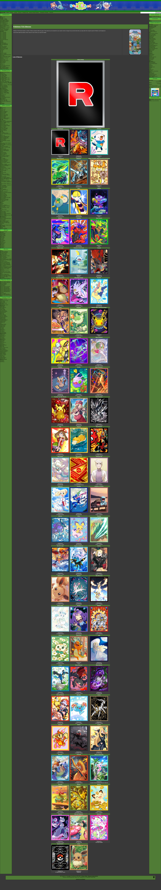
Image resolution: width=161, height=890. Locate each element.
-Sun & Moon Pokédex (4, 23)
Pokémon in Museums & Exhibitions (4, 58)
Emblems (150, 70)
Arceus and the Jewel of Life (5, 263)
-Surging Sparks (3, 317)
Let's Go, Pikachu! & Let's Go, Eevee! (5, 134)
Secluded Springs (152, 42)
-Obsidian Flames (3, 324)
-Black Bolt (2, 313)
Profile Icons (151, 69)
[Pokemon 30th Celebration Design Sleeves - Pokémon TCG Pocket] (99, 333)
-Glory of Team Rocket (4, 347)
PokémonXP (2, 55)
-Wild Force (2, 355)
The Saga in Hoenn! (3, 77)
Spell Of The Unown (3, 254)
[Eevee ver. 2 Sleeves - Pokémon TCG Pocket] (60, 601)
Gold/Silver (2, 203)
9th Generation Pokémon (4, 67)
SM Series (2, 247)
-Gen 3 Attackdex (3, 33)
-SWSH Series (2, 326)
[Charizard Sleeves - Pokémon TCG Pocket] (79, 780)
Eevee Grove (151, 44)
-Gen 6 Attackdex (3, 36)
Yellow (1, 210)
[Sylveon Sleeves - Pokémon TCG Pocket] (79, 601)
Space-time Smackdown (153, 48)
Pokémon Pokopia (3, 112)
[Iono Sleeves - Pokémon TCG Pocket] (60, 363)
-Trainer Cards (151, 30)
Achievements (151, 57)
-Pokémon (151, 28)
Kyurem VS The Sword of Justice (6, 266)
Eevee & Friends (3, 293)
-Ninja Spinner (2, 340)
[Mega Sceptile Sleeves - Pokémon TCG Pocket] (99, 243)
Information (151, 24)
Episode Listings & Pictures (5, 72)
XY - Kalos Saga (3, 80)
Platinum (1, 173)
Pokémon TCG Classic (4, 304)
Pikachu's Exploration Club (4, 289)
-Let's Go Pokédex (3, 24)
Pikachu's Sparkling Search (5, 290)
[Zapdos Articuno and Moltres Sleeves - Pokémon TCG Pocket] (79, 154)
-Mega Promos (2, 334)
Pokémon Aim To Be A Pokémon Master (5, 83)
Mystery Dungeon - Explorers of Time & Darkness (5, 185)
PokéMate (2, 201)
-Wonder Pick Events (153, 74)
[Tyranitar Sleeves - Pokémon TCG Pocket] (99, 541)
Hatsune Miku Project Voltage (5, 56)
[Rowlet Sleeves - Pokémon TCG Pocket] (60, 661)
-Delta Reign (2, 306)
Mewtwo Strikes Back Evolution (5, 275)
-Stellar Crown (2, 318)
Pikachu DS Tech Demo (4, 199)
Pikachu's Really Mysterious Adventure (5, 292)
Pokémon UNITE (3, 116)
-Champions (2, 49)
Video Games (6, 105)
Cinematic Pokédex (3, 46)
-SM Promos (2, 336)
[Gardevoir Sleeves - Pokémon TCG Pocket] (99, 839)
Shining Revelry (152, 46)
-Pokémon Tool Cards (153, 31)
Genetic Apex (151, 50)
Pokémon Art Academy (4, 146)
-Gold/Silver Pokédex (3, 19)
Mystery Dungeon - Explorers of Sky (5, 182)
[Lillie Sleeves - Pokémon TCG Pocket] (99, 661)
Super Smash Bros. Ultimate (5, 140)
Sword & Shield (2, 120)
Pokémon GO (2, 113)
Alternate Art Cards (3, 303)
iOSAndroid (150, 21)
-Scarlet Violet (2, 325)
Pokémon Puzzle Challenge (5, 205)
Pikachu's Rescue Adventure (5, 282)
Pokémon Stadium (3, 214)
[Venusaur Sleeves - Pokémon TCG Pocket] (60, 810)
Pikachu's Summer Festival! (5, 286)
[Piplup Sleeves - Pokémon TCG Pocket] (60, 214)
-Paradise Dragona (3, 351)
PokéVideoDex (2, 96)
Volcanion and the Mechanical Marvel (5, 273)
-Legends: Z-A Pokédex (4, 29)
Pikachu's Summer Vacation (5, 281)
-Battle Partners (3, 349)
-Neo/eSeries (2, 331)
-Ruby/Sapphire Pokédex (4, 20)
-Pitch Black (2, 308)
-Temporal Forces (3, 320)
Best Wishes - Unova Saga (5, 79)
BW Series (2, 244)
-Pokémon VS (2, 358)
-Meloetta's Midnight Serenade (5, 267)
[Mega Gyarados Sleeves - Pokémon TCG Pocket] (99, 422)
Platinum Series (3, 242)
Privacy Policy (84, 876)
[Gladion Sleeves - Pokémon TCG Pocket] (99, 571)
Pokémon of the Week (4, 48)
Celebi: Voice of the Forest (4, 255)
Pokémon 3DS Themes (4, 221)
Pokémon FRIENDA (3, 228)
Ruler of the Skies (152, 34)
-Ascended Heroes (3, 310)
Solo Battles (151, 59)
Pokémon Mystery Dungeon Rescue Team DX (5, 126)
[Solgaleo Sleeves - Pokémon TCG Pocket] (99, 631)
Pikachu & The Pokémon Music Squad (5, 295)
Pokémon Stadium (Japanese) (5, 213)
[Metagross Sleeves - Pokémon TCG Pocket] (79, 184)
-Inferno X (2, 343)
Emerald (1, 190)
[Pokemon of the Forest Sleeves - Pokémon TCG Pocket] (79, 273)
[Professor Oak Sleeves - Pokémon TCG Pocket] (99, 482)
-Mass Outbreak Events (153, 76)
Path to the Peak (3, 94)
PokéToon (2, 93)
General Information (3, 231)
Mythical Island (151, 49)
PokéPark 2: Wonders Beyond (5, 164)
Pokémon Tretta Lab (3, 160)
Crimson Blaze (151, 40)
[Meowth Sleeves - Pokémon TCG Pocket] (99, 810)
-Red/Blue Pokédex (3, 18)
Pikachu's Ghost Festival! (4, 287)
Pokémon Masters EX (4, 115)
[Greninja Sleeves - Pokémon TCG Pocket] (79, 512)
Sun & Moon (2, 132)
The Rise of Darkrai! (3, 261)
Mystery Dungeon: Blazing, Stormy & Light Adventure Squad (5, 178)
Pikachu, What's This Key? (5, 294)
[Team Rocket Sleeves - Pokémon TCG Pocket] (60, 154)
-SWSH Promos (3, 335)
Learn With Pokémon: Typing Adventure (5, 168)
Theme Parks (2, 63)
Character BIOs (3, 233)
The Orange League (3, 75)
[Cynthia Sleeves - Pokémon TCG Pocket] (99, 750)
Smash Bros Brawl (3, 187)
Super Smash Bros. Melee (4, 207)
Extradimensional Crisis (153, 45)
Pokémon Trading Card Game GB (6, 215)
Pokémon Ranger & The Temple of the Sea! (5, 260)
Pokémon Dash (2, 193)
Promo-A (150, 52)
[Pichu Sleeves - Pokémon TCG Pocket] (79, 541)
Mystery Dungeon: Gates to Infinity (5, 163)
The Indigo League (3, 74)
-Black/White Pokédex (4, 22)
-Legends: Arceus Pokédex (4, 27)
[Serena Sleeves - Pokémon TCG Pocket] (79, 422)
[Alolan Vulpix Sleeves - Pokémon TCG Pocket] (60, 631)
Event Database (3, 66)
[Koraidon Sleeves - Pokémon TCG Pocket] (79, 243)
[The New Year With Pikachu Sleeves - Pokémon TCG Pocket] (60, 422)
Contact (15, 12)
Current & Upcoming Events (5, 65)
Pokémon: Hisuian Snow (4, 92)
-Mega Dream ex (3, 342)
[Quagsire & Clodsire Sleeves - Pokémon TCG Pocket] (99, 512)
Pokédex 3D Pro (3, 167)
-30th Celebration (3, 307)
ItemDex (1, 40)
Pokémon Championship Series (5, 54)
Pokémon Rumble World (4, 149)
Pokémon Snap (2, 211)
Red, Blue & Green (3, 209)
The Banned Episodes (4, 87)
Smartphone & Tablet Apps (4, 222)
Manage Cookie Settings (93, 876)
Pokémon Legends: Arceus (4, 122)
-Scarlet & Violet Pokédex (4, 28)
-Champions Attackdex (4, 39)
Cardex (1, 45)
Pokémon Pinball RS (3, 195)
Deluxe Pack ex (152, 41)
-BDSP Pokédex (3, 26)
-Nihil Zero (2, 341)
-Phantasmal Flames (3, 311)
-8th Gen (1, 51)
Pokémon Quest (3, 139)
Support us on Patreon (80, 879)
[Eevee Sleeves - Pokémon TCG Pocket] (79, 869)
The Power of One (3, 253)
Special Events (151, 72)
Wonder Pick (151, 55)
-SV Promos (2, 360)
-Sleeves (150, 66)
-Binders (150, 67)
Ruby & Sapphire (3, 189)
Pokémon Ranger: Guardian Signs (5, 175)
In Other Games (3, 219)
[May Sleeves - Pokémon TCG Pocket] (60, 452)
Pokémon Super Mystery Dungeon (4, 151)
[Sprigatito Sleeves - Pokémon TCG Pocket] (79, 333)
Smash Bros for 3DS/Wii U (4, 155)
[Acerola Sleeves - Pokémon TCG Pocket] (79, 631)
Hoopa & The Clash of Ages (5, 271)
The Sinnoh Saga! (3, 78)
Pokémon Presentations (4, 60)
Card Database (151, 27)
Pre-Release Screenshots (153, 25)
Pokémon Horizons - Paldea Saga (6, 84)
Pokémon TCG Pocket (4, 118)
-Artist (150, 29)
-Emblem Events (152, 75)
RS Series (2, 239)
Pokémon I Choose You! (4, 274)
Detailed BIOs (2, 234)
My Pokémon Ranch (3, 186)
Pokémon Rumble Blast (4, 165)
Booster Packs (151, 54)
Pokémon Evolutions (3, 91)
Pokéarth (51, 12)
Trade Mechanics (152, 62)
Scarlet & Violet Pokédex (34, 12)
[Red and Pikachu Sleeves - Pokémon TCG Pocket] (60, 720)
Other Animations (3, 98)
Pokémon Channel (3, 194)
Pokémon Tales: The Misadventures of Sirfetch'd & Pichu (5, 101)
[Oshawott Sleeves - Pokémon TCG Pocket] (99, 154)
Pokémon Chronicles (3, 85)
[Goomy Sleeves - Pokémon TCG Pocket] (79, 392)
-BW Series (2, 329)
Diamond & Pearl (3, 172)
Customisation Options (153, 63)
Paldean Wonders (152, 38)
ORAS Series (2, 246)
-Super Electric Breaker (4, 350)
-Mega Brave (2, 344)
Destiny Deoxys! (3, 258)
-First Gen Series (3, 332)
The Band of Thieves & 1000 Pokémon (5, 148)
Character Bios (2, 73)
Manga (6, 230)
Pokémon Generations (4, 89)
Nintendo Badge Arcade (4, 156)
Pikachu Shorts (6, 280)
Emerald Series (2, 240)
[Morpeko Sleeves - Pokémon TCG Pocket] (99, 303)
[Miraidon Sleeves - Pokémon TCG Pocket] (60, 243)
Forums (11, 12)
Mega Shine (151, 37)
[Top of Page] (154, 877)
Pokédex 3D (2, 166)
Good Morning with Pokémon (5, 97)
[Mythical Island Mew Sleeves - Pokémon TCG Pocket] (99, 780)
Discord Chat (2, 64)
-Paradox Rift (2, 322)
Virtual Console (2, 220)
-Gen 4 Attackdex (3, 34)
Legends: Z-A (2, 110)
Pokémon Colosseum (4, 191)
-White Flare (2, 346)
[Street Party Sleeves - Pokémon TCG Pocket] (79, 661)
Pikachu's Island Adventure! (5, 288)
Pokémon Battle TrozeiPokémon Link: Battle (5, 145)
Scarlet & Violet (2, 109)
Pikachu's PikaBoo (3, 284)
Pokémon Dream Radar (4, 159)
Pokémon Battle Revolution (5, 180)
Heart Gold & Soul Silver (4, 174)
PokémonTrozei (3, 198)
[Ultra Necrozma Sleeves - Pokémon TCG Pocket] (99, 601)
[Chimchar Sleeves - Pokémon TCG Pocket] (60, 750)
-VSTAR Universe (3, 357)
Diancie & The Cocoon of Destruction (4, 270)
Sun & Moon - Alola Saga (4, 81)
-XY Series (2, 328)
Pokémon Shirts (3, 62)
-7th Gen (1, 52)
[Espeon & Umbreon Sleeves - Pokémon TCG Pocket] (79, 571)
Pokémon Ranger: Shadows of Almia (5, 184)
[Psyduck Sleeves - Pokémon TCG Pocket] (79, 452)
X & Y (1, 142)
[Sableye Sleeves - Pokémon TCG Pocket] (99, 214)
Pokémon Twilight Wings (4, 90)
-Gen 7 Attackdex (3, 37)
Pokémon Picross (3, 152)
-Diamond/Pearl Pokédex (4, 21)
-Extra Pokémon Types (4, 300)
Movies (6, 249)
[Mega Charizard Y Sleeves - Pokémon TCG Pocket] (99, 392)
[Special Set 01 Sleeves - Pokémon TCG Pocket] (60, 869)
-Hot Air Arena (2, 348)
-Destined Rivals (3, 314)
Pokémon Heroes (3, 256)
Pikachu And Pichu (3, 283)
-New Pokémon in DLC (4, 68)
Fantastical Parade (152, 39)
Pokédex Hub (25, 12)
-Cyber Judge (2, 356)
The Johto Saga (3, 76)
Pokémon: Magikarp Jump (4, 136)
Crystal (1, 204)
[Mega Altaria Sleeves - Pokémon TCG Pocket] (60, 482)
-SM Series (2, 327)
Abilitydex (1, 42)
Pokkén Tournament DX (4, 138)
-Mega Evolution (3, 312)
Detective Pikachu (3, 153)
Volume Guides (2, 235)
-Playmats (151, 65)
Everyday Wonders (152, 35)
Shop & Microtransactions (153, 71)
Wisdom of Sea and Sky (153, 43)
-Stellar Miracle (2, 352)
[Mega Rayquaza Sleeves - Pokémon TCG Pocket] (60, 184)
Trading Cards (5, 297)
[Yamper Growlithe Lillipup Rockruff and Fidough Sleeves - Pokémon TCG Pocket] (99, 184)
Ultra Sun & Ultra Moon (4, 133)
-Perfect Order (2, 309)
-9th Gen (1, 50)
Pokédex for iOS (3, 170)
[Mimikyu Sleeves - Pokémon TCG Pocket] (60, 392)
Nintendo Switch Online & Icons (5, 225)
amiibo (1, 224)
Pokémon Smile (3, 127)
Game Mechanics (3, 47)
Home (7, 12)
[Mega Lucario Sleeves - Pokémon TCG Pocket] (60, 273)
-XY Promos (2, 337)
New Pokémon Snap (3, 128)
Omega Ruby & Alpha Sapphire (5, 143)
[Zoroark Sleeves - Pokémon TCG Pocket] (99, 273)
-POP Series (2, 338)
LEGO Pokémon (3, 61)
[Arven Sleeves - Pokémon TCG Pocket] (60, 333)
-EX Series (2, 330)
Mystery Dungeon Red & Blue (5, 197)
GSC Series (2, 238)
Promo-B (150, 51)
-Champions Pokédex (4, 30)
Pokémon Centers (3, 53)
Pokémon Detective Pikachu (5, 278)
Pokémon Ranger (3, 196)
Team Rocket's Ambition (153, 33)
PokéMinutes (2, 95)
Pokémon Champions (4, 111)
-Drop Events (151, 73)
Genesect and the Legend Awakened (4, 269)
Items (150, 60)
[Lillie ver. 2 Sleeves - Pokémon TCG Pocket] (60, 512)
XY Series (2, 245)
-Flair (150, 68)
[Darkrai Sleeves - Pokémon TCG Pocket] (79, 750)
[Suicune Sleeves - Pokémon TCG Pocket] (60, 541)
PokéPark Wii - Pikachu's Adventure (4, 179)
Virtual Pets (2, 223)
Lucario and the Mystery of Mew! (6, 259)
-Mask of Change (3, 354)
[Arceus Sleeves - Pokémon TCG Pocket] (99, 720)
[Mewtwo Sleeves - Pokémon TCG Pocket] (60, 839)
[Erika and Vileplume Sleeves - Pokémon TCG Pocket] (79, 839)
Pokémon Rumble (3, 176)
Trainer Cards (2, 301)
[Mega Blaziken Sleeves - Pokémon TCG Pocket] (99, 452)
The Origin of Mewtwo (4, 251)
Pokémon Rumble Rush (4, 137)
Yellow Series (2, 237)
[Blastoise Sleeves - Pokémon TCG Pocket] (60, 780)
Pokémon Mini (2, 206)
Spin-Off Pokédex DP (4, 43)
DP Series (2, 241)
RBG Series (2, 236)
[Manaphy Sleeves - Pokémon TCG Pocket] (79, 720)
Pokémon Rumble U (3, 161)
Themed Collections (152, 56)
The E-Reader (2, 200)
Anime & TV (6, 70)
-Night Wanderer (3, 353)
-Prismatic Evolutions (3, 316)
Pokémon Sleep (3, 117)
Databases (6, 14)
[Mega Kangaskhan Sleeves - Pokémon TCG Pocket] (60, 303)
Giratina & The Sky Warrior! (5, 262)
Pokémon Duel (2, 154)
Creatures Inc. (158, 81)
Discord (19, 12)
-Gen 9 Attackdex (3, 38)
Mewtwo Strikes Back (4, 252)
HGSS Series (2, 243)
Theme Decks (151, 58)
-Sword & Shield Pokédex (4, 25)
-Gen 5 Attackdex (3, 35)
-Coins (150, 64)
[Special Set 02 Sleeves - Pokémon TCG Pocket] (79, 482)
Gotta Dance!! (2, 285)
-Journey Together (3, 315)
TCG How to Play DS (4, 169)
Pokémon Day (2, 59)
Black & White (2, 158)
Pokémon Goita (2, 226)
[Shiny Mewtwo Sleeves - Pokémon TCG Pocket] (99, 690)
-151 (1, 323)
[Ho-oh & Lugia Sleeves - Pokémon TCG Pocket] (60, 571)
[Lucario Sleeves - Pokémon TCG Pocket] (60, 690)
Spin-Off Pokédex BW (4, 44)
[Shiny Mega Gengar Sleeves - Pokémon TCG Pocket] (79, 303)
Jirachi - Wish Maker (3, 257)
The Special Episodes (4, 86)
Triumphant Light (152, 47)
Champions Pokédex (44, 12)
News (1, 16)
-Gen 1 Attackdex (3, 32)
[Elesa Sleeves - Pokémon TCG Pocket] (79, 214)
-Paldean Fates (2, 321)
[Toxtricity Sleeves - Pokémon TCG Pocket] (79, 363)
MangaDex (2, 232)
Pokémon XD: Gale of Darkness (5, 192)
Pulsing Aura (151, 36)
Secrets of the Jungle (4, 276)
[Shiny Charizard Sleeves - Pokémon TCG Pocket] (79, 690)
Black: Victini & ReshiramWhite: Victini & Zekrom (5, 265)
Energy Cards (2, 302)
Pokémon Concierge (3, 99)
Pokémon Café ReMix (4, 114)
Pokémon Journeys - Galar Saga (5, 82)
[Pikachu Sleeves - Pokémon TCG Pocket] (79, 810)
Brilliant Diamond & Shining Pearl (5, 121)
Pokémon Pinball (3, 212)
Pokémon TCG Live (3, 130)
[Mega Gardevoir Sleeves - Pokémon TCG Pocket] (99, 363)
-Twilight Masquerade (4, 319)
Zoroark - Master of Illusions (5, 264)
